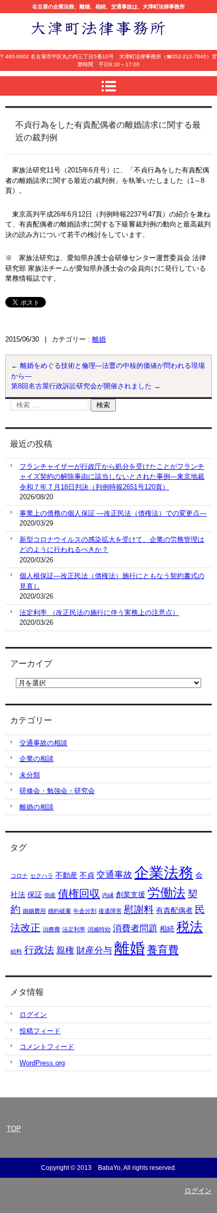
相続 (167, 928)
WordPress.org (42, 1063)
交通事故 (114, 875)
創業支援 (130, 894)
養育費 (163, 949)
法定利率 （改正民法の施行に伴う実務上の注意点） (99, 612)
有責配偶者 (174, 910)
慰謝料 (139, 909)
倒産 (50, 895)
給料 (16, 951)
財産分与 (94, 950)
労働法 (166, 893)
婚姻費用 (34, 911)
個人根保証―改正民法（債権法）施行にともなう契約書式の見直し (111, 581)
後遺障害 (110, 911)
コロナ (19, 875)
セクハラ (41, 875)
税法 (189, 927)
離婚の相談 (36, 807)
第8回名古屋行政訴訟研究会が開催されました (86, 386)
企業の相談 (36, 759)
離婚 (99, 339)
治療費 (51, 929)
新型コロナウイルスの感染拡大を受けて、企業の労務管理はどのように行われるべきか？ (111, 545)
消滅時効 (99, 929)
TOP (14, 1129)
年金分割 (84, 911)
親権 (65, 950)
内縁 (108, 895)
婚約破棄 (59, 911)
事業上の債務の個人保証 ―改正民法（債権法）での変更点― (112, 513)
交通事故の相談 (43, 743)
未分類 (29, 775)
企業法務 (163, 873)
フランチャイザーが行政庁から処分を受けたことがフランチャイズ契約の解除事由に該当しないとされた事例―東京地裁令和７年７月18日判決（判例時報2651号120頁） (111, 476)
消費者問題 (135, 928)
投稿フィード (40, 1031)
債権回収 (79, 893)
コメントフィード (46, 1047)
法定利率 (73, 929)
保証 (34, 894)
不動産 (66, 875)
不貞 (87, 875)
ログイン (33, 1015)
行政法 (39, 949)
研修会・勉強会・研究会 (57, 791)
